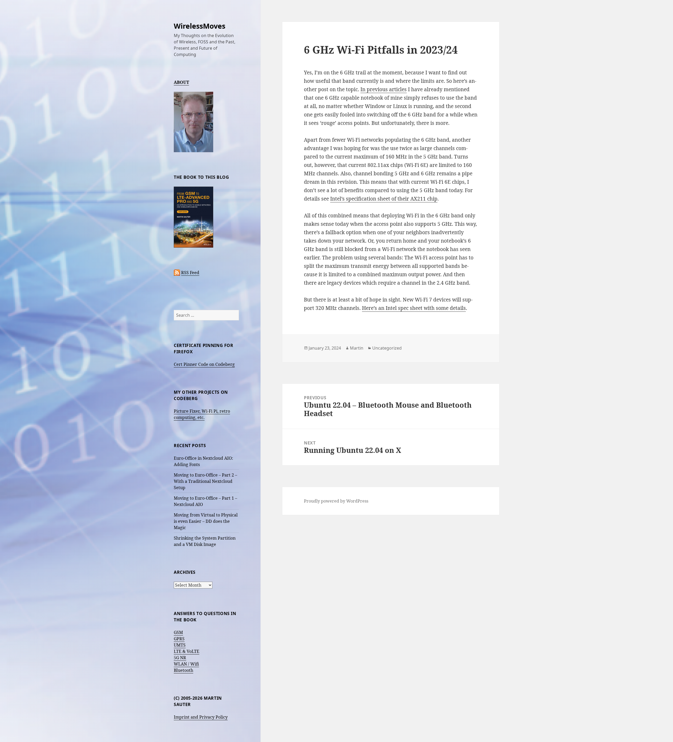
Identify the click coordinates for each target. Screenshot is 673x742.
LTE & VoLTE (186, 651)
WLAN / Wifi (186, 664)
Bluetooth (183, 670)
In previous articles (383, 89)
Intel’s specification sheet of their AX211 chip (383, 198)
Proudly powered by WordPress (336, 501)
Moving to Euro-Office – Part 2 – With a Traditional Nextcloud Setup (205, 481)
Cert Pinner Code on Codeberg (204, 364)
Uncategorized (387, 348)
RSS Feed (190, 272)
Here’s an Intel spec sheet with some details (414, 308)
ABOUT (181, 82)
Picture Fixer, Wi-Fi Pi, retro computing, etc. (202, 414)
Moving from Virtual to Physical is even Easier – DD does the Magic (206, 521)
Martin (356, 348)
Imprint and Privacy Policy (201, 717)
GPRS (179, 639)
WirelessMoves (199, 26)
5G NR (180, 658)
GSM (178, 632)
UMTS (180, 645)
